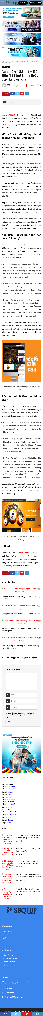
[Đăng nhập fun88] (21, 51)
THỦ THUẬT (10, 61)
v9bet (9, 817)
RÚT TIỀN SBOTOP (9, 965)
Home (3, 61)
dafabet (10, 792)
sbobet (10, 820)
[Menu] (2, 3)
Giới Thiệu (27, 1011)
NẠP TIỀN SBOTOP (9, 962)
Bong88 (12, 787)
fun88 (9, 807)
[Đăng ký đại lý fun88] (21, 13)
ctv (8, 84)
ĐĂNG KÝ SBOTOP (9, 955)
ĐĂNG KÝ (22, 3)
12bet (9, 795)
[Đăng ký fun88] (21, 753)
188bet (12, 812)
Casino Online (7, 931)
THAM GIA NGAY (35, 3)
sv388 (8, 823)
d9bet (11, 799)
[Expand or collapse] (38, 102)
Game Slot (6, 935)
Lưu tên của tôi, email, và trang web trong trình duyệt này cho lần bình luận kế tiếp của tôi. (21, 715)
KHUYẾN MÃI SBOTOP (10, 958)
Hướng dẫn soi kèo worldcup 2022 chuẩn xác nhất (21, 614)
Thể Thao (6, 938)
